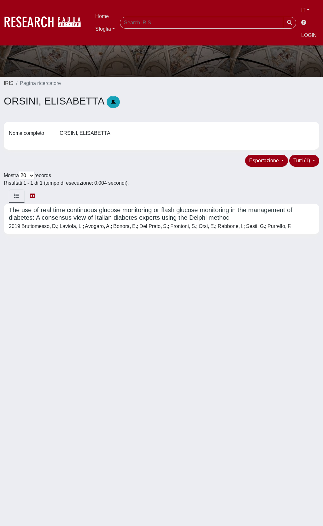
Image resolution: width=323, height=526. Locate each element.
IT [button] (303, 10)
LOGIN (309, 35)
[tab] (17, 196)
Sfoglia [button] (103, 29)
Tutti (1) (302, 160)
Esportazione (264, 160)
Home (102, 16)
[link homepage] (46, 23)
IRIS (9, 83)
